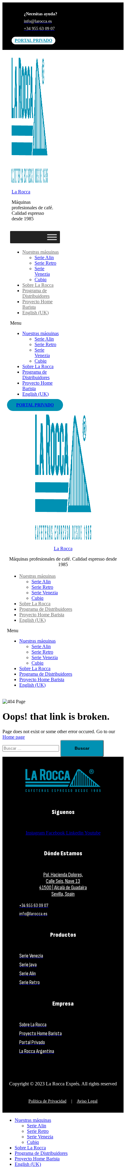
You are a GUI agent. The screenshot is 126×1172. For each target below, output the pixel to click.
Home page (13, 737)
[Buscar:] (31, 748)
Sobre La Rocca (38, 285)
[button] (35, 323)
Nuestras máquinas (40, 252)
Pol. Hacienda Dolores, (63, 875)
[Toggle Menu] (52, 237)
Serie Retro (45, 263)
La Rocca (21, 191)
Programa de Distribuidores (36, 293)
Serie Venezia (42, 271)
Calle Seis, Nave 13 (63, 881)
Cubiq (40, 279)
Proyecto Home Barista (41, 614)
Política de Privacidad (47, 1101)
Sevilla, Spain (63, 894)
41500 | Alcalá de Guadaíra (63, 887)
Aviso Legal (87, 1101)
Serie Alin (44, 257)
